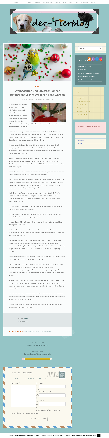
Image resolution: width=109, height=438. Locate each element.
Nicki (52, 99)
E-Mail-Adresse (45, 392)
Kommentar (15, 383)
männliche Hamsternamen (86, 76)
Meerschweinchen (48, 2)
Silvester (42, 331)
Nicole (80, 143)
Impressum (81, 140)
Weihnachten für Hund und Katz (38, 343)
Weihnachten (49, 331)
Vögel (64, 2)
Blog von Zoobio (82, 114)
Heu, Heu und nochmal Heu (86, 80)
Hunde (22, 2)
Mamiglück (80, 98)
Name (41, 383)
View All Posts (23, 321)
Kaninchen (37, 2)
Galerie (93, 2)
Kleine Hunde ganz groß (81, 2)
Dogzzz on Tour (81, 104)
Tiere (70, 2)
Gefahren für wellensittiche (31, 331)
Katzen (29, 2)
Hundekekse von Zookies (84, 111)
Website (41, 401)
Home (16, 2)
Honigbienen (82, 69)
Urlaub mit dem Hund (84, 66)
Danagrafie (80, 108)
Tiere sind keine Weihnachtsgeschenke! (37, 352)
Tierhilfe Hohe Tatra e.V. (84, 101)
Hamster (58, 2)
